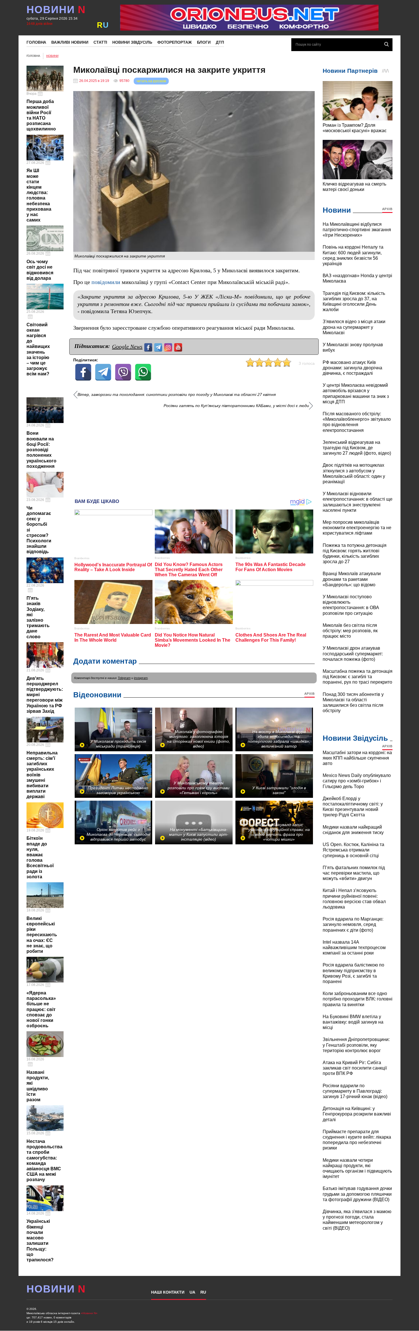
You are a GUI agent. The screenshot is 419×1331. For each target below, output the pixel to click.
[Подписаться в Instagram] (169, 347)
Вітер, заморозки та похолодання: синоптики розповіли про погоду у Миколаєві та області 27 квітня (177, 394)
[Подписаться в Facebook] (149, 347)
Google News (127, 346)
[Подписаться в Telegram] (159, 347)
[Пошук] (386, 44)
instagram (141, 678)
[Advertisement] (194, 451)
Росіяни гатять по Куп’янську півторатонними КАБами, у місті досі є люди (236, 406)
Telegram (124, 678)
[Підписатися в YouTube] (179, 347)
